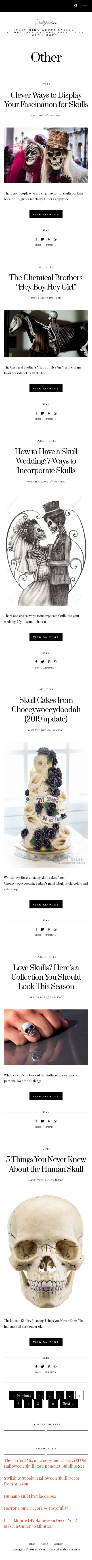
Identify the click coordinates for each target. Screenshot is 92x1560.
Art (41, 267)
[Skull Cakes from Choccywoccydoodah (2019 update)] (46, 805)
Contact (58, 1543)
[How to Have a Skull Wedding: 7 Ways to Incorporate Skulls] (46, 550)
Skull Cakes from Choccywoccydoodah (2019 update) (46, 710)
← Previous (21, 1395)
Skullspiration (46, 22)
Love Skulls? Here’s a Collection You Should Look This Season (46, 977)
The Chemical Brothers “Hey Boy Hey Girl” (46, 282)
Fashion (41, 441)
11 (53, 1403)
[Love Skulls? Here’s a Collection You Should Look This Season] (46, 1037)
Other (46, 84)
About (44, 1543)
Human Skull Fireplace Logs (30, 1496)
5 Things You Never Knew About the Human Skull (46, 1164)
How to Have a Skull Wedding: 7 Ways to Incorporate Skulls (46, 461)
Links (32, 1543)
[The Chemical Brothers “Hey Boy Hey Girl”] (46, 333)
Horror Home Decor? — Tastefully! (36, 1508)
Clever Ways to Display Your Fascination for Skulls (46, 100)
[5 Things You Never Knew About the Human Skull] (46, 1251)
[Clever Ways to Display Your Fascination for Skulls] (46, 155)
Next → (69, 1403)
